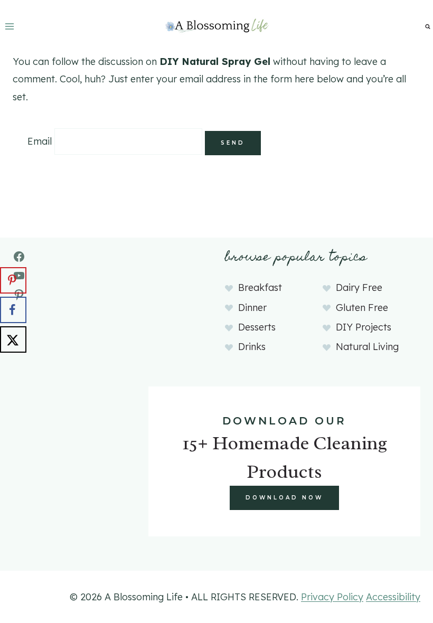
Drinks (252, 347)
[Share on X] (13, 339)
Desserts (257, 327)
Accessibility (393, 597)
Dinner (252, 307)
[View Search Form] (427, 26)
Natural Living (367, 347)
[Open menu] (10, 26)
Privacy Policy (332, 597)
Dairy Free (359, 287)
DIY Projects (363, 327)
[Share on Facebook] (13, 310)
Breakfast (260, 287)
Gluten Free (362, 307)
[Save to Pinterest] (13, 280)
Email (39, 141)
